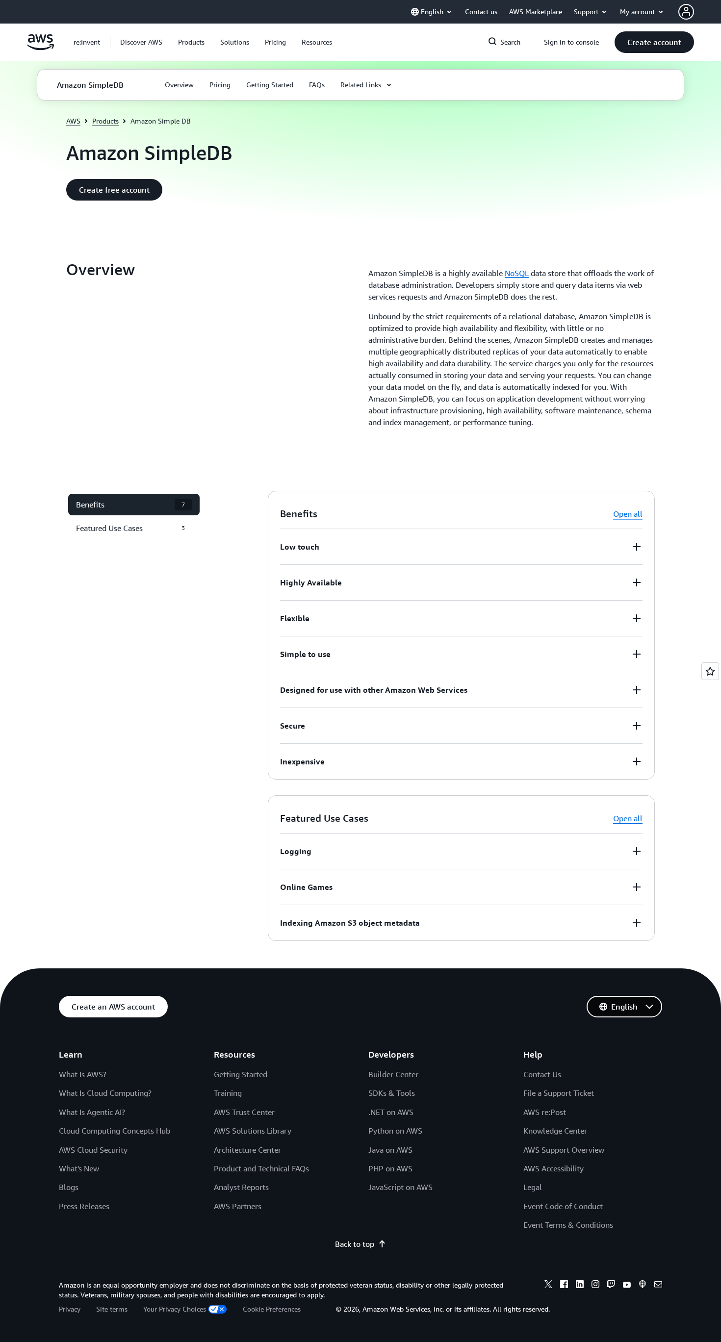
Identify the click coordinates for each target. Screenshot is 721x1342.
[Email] (658, 1285)
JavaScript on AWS (400, 1187)
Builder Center (393, 1074)
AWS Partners (237, 1206)
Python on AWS (395, 1131)
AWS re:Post (544, 1112)
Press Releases (84, 1206)
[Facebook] (564, 1285)
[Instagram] (595, 1285)
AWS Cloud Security (93, 1150)
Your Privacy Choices (174, 1309)
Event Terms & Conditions (568, 1225)
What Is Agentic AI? (92, 1112)
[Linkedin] (580, 1285)
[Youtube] (627, 1285)
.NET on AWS (390, 1112)
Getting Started (240, 1074)
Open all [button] (628, 514)
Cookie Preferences (272, 1309)
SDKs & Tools (391, 1093)
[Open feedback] (710, 671)
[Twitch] (611, 1285)
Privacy (69, 1309)
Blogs (68, 1187)
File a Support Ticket (558, 1093)
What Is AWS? (82, 1074)
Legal (532, 1187)
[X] (548, 1285)
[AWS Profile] (686, 12)
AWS (73, 121)
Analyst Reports (241, 1187)
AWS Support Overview (563, 1150)
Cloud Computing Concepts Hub (114, 1131)
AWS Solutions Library (252, 1131)
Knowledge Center (555, 1131)
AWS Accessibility (553, 1168)
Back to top (354, 1244)
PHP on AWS (390, 1168)
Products (105, 121)
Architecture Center (247, 1150)
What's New (79, 1168)
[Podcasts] (642, 1285)
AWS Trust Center (244, 1112)
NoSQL (517, 273)
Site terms (112, 1309)
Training (228, 1093)
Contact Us (542, 1074)
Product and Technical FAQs (261, 1168)
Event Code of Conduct (563, 1206)
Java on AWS (390, 1150)
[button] (141, 42)
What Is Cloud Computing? (105, 1093)
